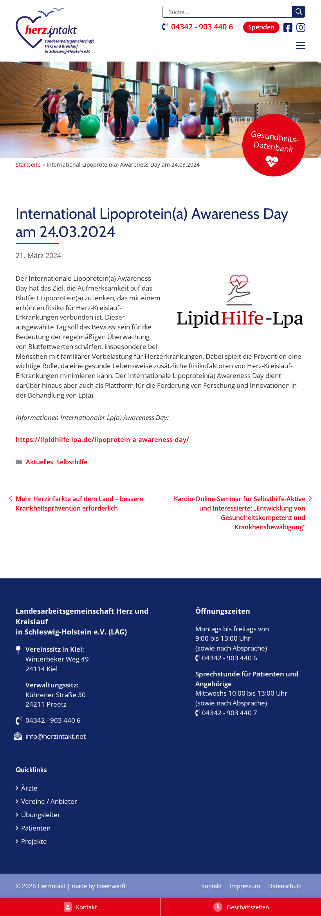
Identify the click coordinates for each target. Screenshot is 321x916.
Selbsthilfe (71, 462)
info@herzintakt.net (55, 736)
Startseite (28, 164)
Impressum (245, 886)
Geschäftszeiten (248, 907)
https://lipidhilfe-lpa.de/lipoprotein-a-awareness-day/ (102, 439)
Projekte (34, 841)
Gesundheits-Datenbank (274, 141)
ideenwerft (111, 886)
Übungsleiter (40, 814)
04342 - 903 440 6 (202, 26)
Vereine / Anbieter (49, 801)
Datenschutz (284, 886)
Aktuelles (39, 462)
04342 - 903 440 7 (229, 712)
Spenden (261, 27)
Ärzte (29, 787)
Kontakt (86, 907)
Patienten (35, 827)
